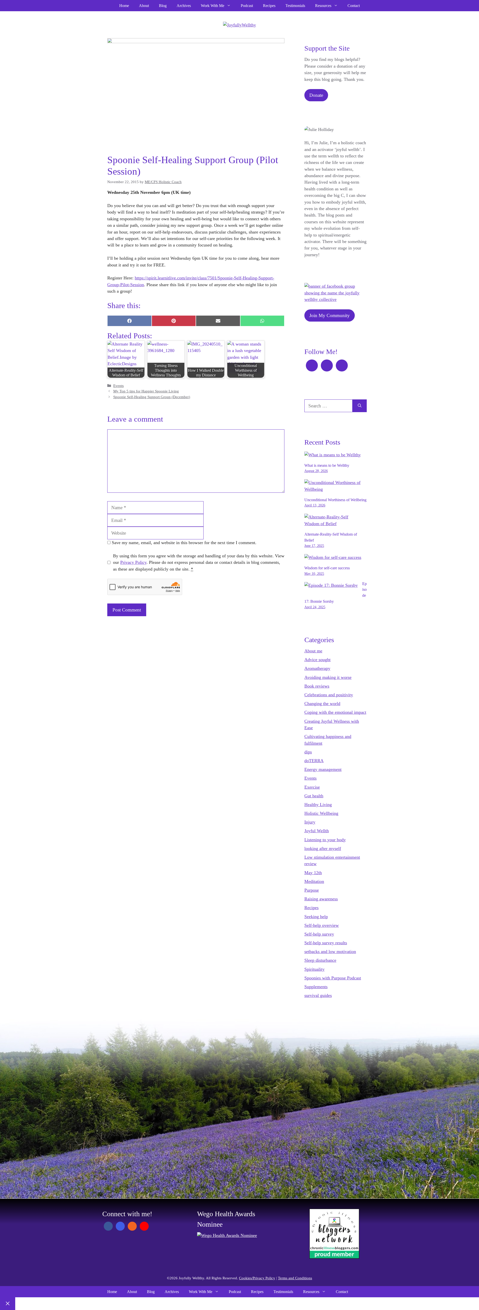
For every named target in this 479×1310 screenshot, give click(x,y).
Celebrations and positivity (328, 694)
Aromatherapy (317, 668)
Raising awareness (321, 898)
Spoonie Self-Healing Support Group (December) (151, 397)
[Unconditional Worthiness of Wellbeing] (333, 489)
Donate (316, 95)
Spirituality (314, 969)
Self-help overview (321, 925)
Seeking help (316, 916)
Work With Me (212, 5)
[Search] (360, 405)
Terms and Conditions (295, 1278)
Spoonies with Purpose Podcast (332, 977)
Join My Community (329, 315)
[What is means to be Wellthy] (332, 454)
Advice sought (317, 659)
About (144, 5)
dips (308, 751)
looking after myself (322, 848)
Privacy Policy (133, 562)
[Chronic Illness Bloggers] (334, 1257)
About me (313, 650)
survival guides (318, 995)
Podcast (247, 5)
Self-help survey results (325, 942)
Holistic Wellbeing (321, 813)
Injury (309, 822)
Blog (163, 5)
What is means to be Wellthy (326, 465)
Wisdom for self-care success (327, 568)
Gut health (313, 795)
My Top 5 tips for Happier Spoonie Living (146, 391)
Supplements (316, 986)
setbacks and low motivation (330, 951)
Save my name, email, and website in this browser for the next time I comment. (184, 542)
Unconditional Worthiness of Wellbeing (335, 500)
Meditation (314, 881)
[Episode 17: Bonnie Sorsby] (331, 585)
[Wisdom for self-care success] (332, 557)
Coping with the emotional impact (335, 712)
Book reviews (316, 686)
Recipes (269, 5)
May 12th (313, 872)
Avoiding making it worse (328, 677)
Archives (184, 5)
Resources (323, 5)
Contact (354, 5)
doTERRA (314, 760)
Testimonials (295, 5)
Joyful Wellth (316, 830)
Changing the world (322, 703)
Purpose (311, 890)
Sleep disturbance (320, 960)
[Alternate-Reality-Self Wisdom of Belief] (333, 523)
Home (124, 5)
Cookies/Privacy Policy (257, 1278)
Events (118, 386)
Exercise (312, 787)
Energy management (323, 769)
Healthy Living (318, 804)
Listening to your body (325, 839)
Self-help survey (319, 934)
